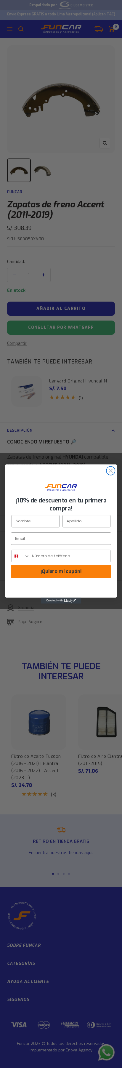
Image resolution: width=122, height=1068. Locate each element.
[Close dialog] (110, 470)
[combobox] (21, 556)
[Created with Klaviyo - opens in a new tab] (61, 600)
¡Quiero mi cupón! (61, 571)
